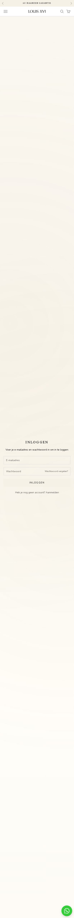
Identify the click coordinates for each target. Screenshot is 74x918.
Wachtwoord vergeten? (56, 471)
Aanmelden (52, 492)
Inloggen (37, 482)
